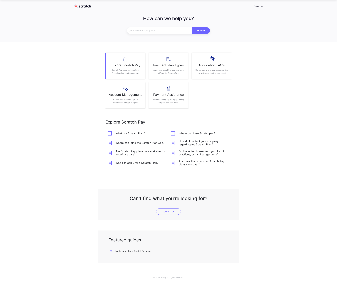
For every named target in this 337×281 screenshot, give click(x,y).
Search (201, 30)
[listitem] (125, 66)
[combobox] (159, 30)
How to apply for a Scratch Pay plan (132, 251)
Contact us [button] (258, 6)
